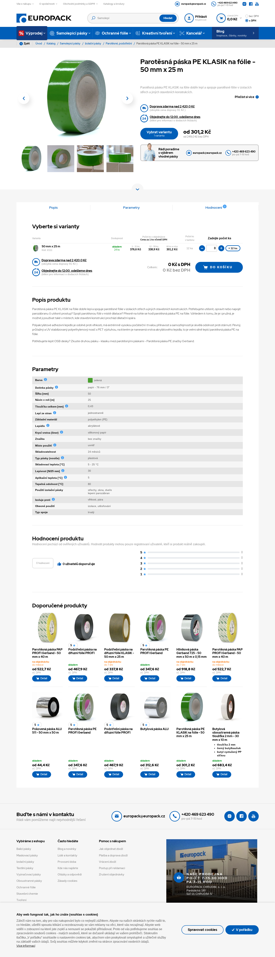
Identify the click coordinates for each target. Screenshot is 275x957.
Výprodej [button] (34, 33)
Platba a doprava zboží (113, 855)
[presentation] (23, 98)
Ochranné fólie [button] (115, 33)
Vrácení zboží (107, 861)
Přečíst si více (244, 97)
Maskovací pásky (27, 855)
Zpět (27, 43)
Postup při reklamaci (112, 868)
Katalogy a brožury (113, 3)
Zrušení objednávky (111, 874)
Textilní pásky (24, 868)
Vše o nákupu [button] (23, 3)
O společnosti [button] (47, 3)
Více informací (25, 946)
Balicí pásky (23, 849)
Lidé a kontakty (67, 855)
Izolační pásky (93, 43)
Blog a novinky (67, 849)
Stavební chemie (27, 893)
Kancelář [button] (194, 33)
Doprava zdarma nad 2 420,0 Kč (172, 106)
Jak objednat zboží (111, 849)
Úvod (39, 43)
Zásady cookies (67, 881)
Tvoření (21, 900)
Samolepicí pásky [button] (72, 33)
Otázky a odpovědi (70, 874)
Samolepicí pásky (70, 43)
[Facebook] (251, 4)
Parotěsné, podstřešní (119, 43)
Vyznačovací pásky (28, 874)
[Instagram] (244, 4)
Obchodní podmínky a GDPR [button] (79, 3)
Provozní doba (67, 861)
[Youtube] (257, 4)
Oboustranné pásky (29, 881)
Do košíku (221, 267)
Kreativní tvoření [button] (157, 33)
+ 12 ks (232, 248)
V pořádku (243, 930)
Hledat (168, 18)
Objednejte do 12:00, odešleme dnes (175, 117)
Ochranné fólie (26, 887)
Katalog (51, 43)
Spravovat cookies (202, 930)
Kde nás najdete (68, 868)
